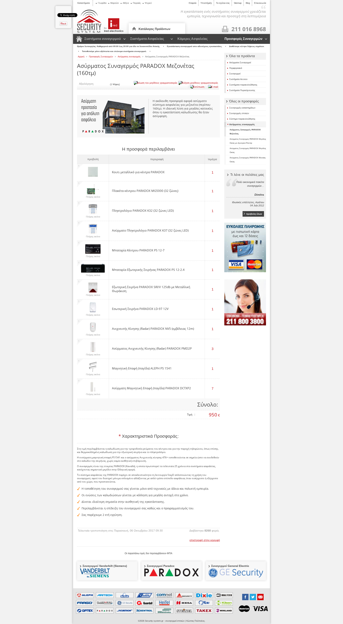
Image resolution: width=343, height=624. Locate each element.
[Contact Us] (260, 597)
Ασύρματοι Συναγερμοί (240, 62)
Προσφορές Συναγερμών (243, 38)
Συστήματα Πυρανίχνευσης (242, 90)
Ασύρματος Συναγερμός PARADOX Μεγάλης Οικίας (248, 150)
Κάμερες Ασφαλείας (192, 38)
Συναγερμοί (234, 73)
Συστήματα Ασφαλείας (147, 38)
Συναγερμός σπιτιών (239, 113)
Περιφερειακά (235, 68)
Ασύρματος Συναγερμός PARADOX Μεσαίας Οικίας (248, 160)
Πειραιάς (137, 3)
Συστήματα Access (238, 79)
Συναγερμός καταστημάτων (242, 108)
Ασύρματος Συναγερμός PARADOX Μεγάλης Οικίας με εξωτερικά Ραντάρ (248, 141)
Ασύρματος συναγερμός (242, 124)
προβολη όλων (254, 214)
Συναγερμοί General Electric (230, 565)
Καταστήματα (83, 3)
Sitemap (238, 3)
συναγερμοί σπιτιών (175, 621)
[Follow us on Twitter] (253, 597)
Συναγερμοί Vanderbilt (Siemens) (105, 565)
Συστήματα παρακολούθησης (243, 85)
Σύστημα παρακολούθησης (242, 119)
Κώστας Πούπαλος (195, 621)
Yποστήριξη (206, 3)
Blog (248, 3)
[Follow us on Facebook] (245, 597)
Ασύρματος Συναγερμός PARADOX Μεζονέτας (245, 132)
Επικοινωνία (260, 3)
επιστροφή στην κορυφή (205, 540)
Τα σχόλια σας (223, 3)
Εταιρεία (192, 3)
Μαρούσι (114, 3)
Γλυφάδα (102, 3)
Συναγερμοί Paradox (160, 565)
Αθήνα (126, 3)
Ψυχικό (148, 3)
